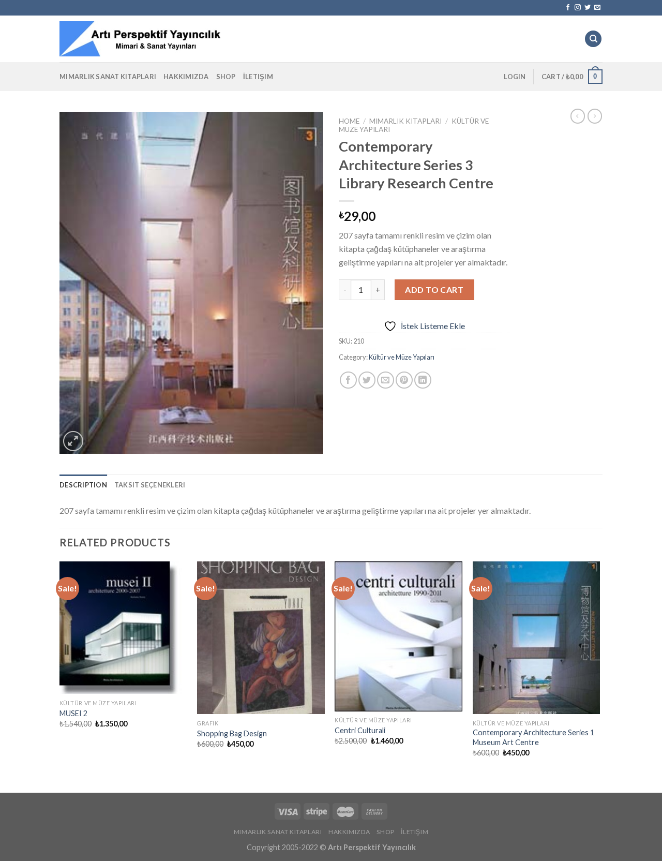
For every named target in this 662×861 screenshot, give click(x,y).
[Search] (593, 39)
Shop (226, 76)
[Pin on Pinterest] (404, 380)
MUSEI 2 (73, 713)
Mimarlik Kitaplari (405, 121)
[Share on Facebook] (348, 380)
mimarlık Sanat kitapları (107, 76)
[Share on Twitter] (366, 380)
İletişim (258, 76)
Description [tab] (83, 485)
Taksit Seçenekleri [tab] (150, 485)
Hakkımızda (186, 76)
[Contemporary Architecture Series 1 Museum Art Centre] (536, 638)
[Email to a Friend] (385, 380)
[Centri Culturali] (398, 636)
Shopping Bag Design (232, 733)
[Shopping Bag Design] (261, 638)
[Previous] (60, 668)
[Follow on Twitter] (587, 7)
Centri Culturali (360, 730)
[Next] (599, 668)
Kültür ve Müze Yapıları (401, 357)
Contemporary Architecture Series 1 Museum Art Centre (533, 737)
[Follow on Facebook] (568, 7)
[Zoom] (73, 441)
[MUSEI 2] (123, 627)
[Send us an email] (597, 7)
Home (349, 121)
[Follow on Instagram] (578, 7)
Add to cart (434, 289)
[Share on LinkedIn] (422, 380)
